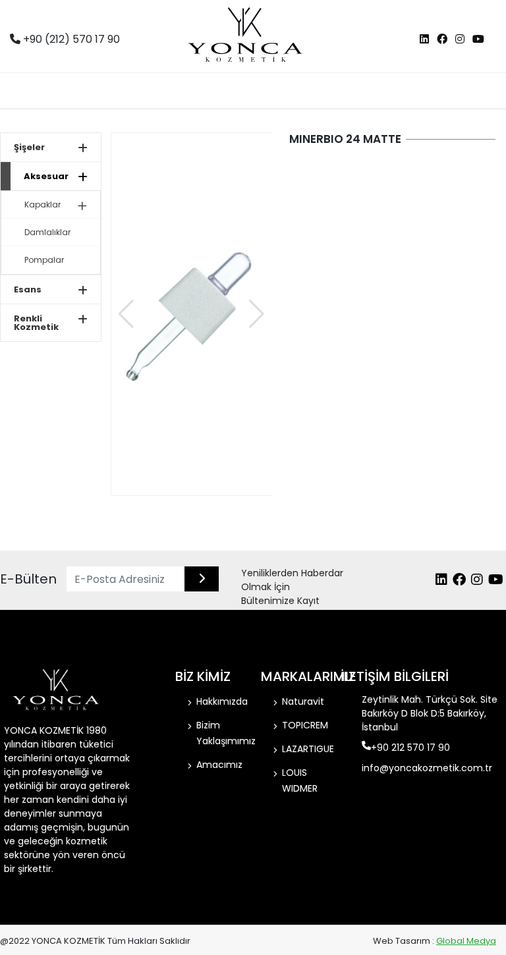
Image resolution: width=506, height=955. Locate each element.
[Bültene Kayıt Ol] (201, 578)
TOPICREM (305, 725)
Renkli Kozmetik (36, 322)
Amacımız (219, 764)
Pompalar (44, 259)
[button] (257, 314)
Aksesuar (46, 176)
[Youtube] (478, 39)
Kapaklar (42, 204)
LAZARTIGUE (308, 748)
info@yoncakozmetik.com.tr (427, 768)
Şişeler (29, 147)
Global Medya (466, 941)
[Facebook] (442, 39)
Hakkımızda (222, 701)
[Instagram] (459, 39)
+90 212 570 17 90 (410, 747)
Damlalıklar (47, 232)
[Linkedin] (424, 39)
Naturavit (303, 701)
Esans (28, 289)
